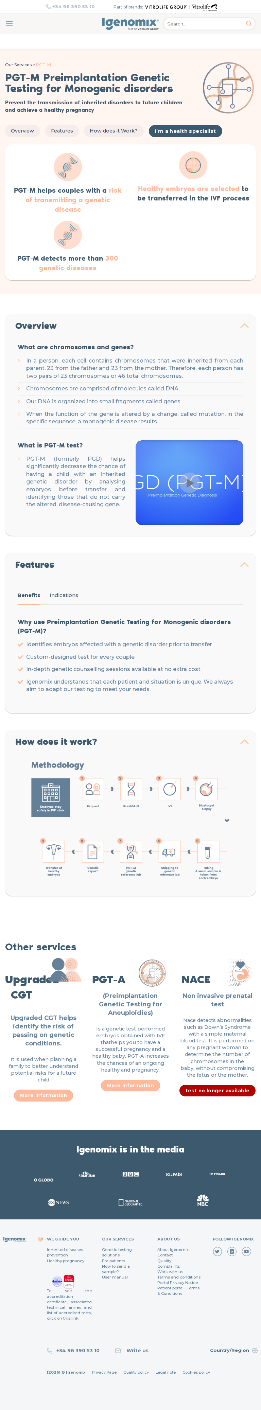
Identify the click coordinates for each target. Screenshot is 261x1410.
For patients (113, 1260)
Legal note (166, 1372)
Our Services (18, 64)
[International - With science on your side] (130, 24)
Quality (164, 1260)
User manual (115, 1277)
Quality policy (136, 1372)
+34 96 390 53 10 (73, 6)
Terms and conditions (179, 1277)
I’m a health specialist (185, 131)
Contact (165, 1255)
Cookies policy (196, 1372)
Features (62, 131)
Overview (22, 131)
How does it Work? (114, 131)
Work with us (170, 1271)
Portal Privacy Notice (177, 1282)
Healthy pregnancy (65, 1260)
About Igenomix (173, 1249)
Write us (136, 1350)
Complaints (168, 1266)
